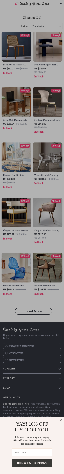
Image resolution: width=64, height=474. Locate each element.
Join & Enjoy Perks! (32, 463)
